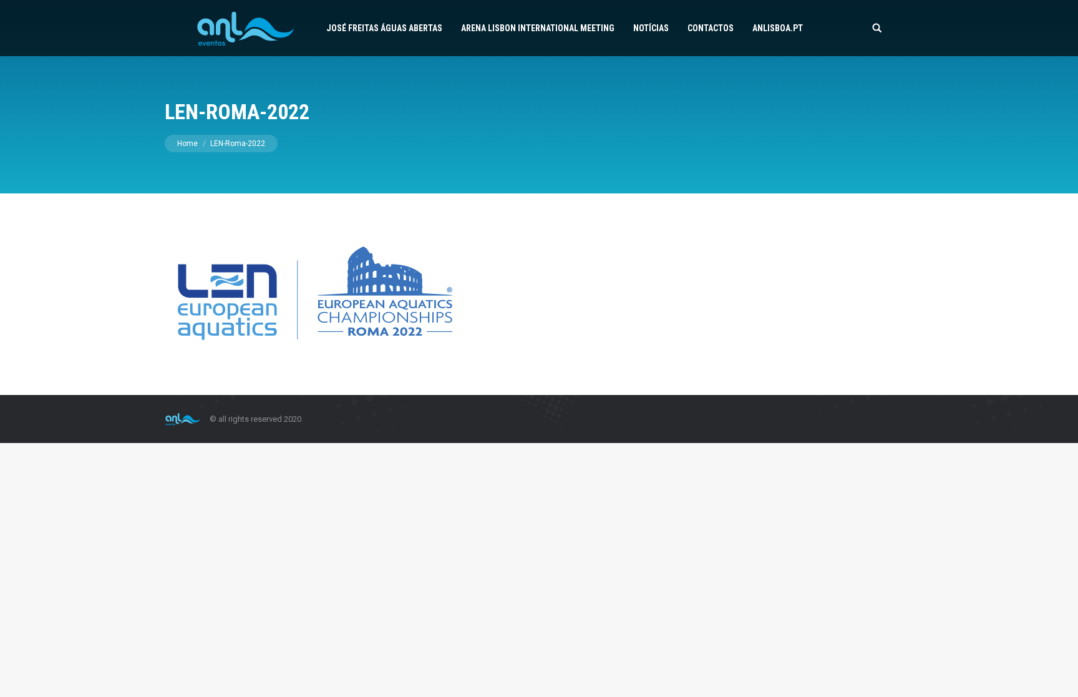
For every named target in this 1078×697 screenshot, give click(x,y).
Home (187, 143)
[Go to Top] (1058, 677)
